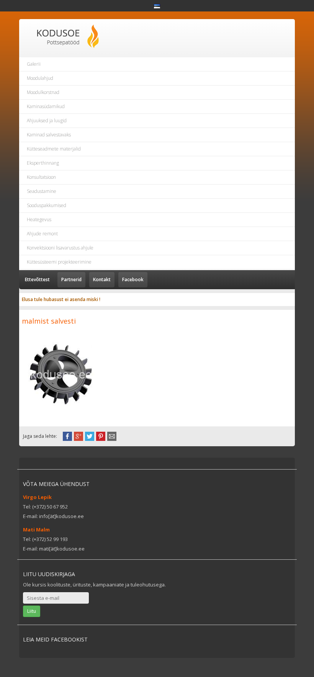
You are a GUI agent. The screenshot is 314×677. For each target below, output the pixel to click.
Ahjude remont (42, 233)
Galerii (34, 64)
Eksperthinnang (43, 163)
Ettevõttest (37, 279)
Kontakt (102, 279)
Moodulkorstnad (43, 92)
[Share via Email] (111, 435)
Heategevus (39, 219)
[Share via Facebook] (67, 435)
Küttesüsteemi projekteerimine (59, 262)
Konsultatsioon (41, 177)
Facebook (133, 279)
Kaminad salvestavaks (49, 134)
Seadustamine (41, 191)
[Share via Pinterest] (100, 435)
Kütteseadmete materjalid (54, 149)
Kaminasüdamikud (46, 106)
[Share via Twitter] (89, 435)
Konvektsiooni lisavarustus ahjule (60, 248)
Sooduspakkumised (46, 205)
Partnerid (71, 279)
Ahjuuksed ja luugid (47, 120)
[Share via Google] (78, 435)
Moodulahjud (40, 78)
